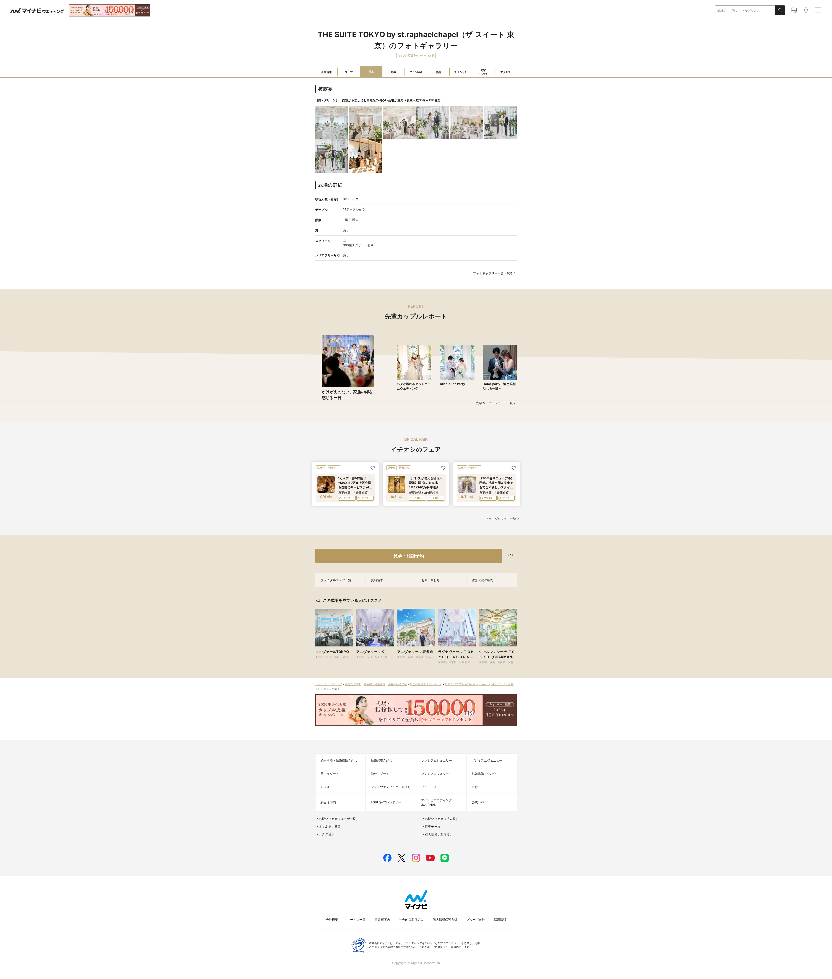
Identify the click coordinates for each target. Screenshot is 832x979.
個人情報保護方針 (445, 919)
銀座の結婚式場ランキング (425, 684)
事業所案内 (382, 919)
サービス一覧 (356, 919)
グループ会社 (475, 919)
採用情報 (500, 919)
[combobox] (745, 10)
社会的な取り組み (411, 919)
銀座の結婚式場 (397, 684)
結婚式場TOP (353, 684)
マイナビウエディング (328, 684)
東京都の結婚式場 (374, 684)
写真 (326, 688)
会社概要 (332, 919)
